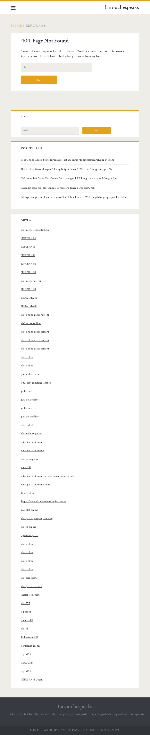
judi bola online (30, 399)
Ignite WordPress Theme (54, 730)
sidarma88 (27, 620)
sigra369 (26, 654)
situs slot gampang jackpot (36, 382)
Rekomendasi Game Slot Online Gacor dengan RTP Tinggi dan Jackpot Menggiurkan (69, 178)
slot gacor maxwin (31, 586)
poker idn (26, 391)
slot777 (25, 603)
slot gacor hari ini (31, 281)
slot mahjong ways (31, 433)
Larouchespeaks (121, 7)
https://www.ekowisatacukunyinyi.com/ (43, 501)
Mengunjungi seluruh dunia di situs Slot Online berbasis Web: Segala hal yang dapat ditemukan (74, 197)
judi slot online (29, 509)
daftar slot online (31, 323)
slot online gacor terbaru (35, 331)
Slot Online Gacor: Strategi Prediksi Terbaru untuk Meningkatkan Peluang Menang (67, 159)
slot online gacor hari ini (35, 314)
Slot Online (27, 493)
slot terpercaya (29, 577)
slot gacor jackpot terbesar (35, 230)
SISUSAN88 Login (32, 679)
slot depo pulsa (29, 459)
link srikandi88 (29, 637)
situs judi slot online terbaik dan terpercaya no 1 (47, 476)
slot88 (24, 628)
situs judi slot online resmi (36, 484)
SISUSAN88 (28, 246)
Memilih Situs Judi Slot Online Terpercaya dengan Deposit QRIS (58, 187)
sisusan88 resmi (30, 645)
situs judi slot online (32, 442)
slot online (27, 357)
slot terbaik (27, 425)
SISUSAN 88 (28, 238)
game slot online (30, 374)
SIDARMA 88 (29, 297)
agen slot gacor (29, 535)
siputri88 (26, 467)
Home (16, 26)
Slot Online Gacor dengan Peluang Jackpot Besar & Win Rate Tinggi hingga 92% (66, 169)
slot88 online (28, 526)
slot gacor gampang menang (37, 518)
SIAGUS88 (27, 662)
